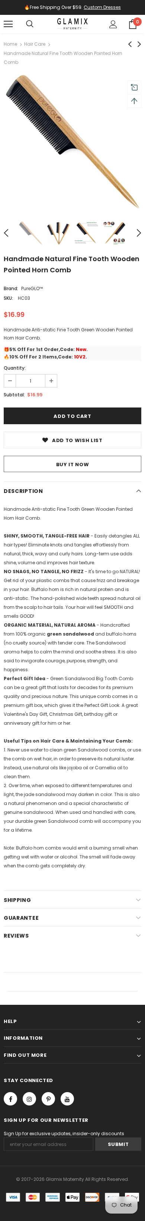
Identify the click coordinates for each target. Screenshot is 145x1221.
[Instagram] (29, 1098)
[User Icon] (113, 24)
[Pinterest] (48, 1098)
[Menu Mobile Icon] (8, 24)
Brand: (11, 288)
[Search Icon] (29, 24)
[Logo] (72, 23)
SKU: (8, 298)
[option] (72, 141)
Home (10, 44)
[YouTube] (67, 1098)
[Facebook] (10, 1098)
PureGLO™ (32, 288)
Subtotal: (14, 395)
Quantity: (15, 368)
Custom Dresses (102, 7)
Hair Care (34, 44)
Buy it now (72, 464)
